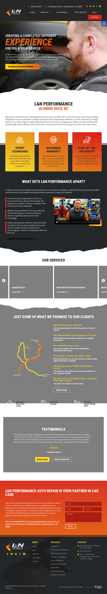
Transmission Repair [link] (57, 571)
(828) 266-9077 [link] (19, 521)
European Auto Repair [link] (58, 575)
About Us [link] (44, 12)
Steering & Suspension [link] (58, 564)
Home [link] (32, 12)
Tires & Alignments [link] (57, 560)
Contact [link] (95, 17)
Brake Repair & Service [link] (58, 553)
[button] (3, 280)
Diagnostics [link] (18, 287)
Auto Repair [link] (61, 12)
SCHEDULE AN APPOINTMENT (21, 66)
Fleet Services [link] (80, 12)
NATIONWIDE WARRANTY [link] (53, 149)
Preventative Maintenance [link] (71, 287)
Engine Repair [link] (55, 567)
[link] (104, 23)
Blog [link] (94, 12)
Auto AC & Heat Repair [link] (58, 557)
